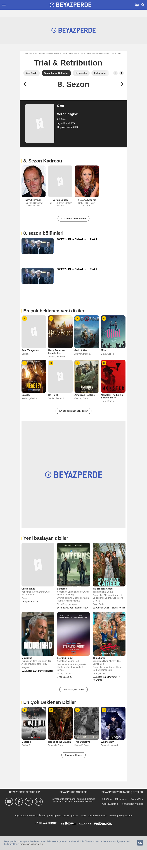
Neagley (26, 395)
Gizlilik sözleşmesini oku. (32, 844)
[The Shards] (109, 634)
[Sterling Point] (73, 634)
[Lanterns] (73, 564)
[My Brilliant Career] (109, 564)
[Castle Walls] (38, 564)
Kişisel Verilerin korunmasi (93, 815)
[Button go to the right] (121, 73)
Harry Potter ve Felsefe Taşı (56, 351)
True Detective (82, 742)
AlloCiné (107, 799)
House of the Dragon (59, 742)
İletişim (42, 815)
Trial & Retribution (69, 54)
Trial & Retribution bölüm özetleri (94, 54)
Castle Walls (28, 588)
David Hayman (33, 200)
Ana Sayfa (27, 54)
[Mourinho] (38, 634)
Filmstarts (121, 799)
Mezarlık (26, 742)
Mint (103, 350)
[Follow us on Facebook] (19, 802)
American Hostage (84, 395)
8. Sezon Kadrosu (42, 161)
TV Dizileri (39, 54)
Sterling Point (64, 658)
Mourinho (27, 658)
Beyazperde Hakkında (25, 815)
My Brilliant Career (103, 588)
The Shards (99, 658)
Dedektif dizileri (52, 54)
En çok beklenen (73, 755)
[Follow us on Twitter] (29, 802)
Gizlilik (113, 815)
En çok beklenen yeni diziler (73, 411)
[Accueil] (70, 5)
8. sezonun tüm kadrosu (73, 218)
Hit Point (53, 395)
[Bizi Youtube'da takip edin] (9, 802)
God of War (80, 350)
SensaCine (137, 799)
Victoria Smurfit (87, 200)
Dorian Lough (60, 200)
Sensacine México (132, 803)
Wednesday (107, 742)
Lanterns (62, 588)
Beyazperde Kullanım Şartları (63, 815)
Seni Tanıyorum (30, 350)
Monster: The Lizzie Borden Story (112, 396)
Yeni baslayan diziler (73, 689)
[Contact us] (39, 802)
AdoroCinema (110, 803)
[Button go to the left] (115, 73)
